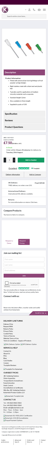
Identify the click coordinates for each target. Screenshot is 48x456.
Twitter (11, 302)
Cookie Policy (8, 334)
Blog (5, 358)
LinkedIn (16, 302)
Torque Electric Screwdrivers (13, 381)
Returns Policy (8, 329)
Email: (5, 408)
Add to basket (31, 160)
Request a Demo (9, 242)
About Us (6, 353)
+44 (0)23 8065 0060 (14, 405)
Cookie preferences (5, 441)
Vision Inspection (9, 378)
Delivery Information (13, 174)
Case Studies (7, 361)
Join (24, 276)
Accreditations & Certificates (13, 388)
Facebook (6, 302)
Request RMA (8, 326)
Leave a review (9, 140)
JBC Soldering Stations (11, 376)
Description (10, 72)
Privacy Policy (8, 331)
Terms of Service (9, 336)
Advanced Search (18, 441)
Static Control (8, 385)
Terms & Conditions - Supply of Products (17, 341)
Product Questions (14, 127)
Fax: (5, 405)
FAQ (5, 356)
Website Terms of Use (11, 338)
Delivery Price (8, 324)
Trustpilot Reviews (9, 365)
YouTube (21, 302)
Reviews (9, 120)
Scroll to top (40, 313)
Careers (6, 363)
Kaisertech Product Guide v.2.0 (13, 392)
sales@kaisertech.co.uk (16, 408)
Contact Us (7, 351)
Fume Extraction (9, 383)
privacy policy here (32, 292)
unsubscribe (13, 290)
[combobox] (24, 16)
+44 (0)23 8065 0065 (14, 403)
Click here (34, 202)
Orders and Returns (30, 441)
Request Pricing (22, 242)
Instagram (26, 302)
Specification (11, 114)
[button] (35, 175)
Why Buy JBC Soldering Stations (14, 390)
